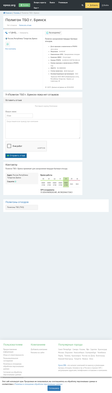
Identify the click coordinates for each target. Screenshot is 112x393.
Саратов (93, 349)
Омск (91, 359)
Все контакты (10, 49)
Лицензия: (55, 51)
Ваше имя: (11, 111)
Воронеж (69, 352)
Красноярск (76, 356)
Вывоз (52, 2)
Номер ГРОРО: (56, 60)
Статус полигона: (57, 71)
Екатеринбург (91, 352)
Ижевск (85, 359)
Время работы (46, 175)
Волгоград (100, 356)
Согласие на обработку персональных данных (12, 373)
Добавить (94, 5)
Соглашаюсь (54, 388)
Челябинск (101, 352)
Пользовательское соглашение (10, 359)
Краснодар (102, 349)
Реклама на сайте (37, 352)
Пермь (60, 356)
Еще (36, 8)
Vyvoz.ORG (62, 365)
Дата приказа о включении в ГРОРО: (64, 46)
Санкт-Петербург (64, 349)
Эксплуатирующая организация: (63, 74)
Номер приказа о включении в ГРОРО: (65, 63)
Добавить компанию (39, 349)
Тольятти (77, 359)
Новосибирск (79, 352)
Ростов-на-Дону (88, 356)
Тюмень (67, 356)
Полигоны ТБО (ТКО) (15, 207)
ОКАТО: (53, 68)
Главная (9, 13)
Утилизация (63, 2)
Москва (61, 352)
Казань (17, 13)
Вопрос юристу (40, 2)
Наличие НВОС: (56, 57)
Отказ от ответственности (13, 355)
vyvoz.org (9, 5)
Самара (75, 349)
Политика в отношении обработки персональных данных (13, 366)
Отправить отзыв (17, 155)
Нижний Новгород (65, 359)
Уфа (87, 349)
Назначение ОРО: (57, 54)
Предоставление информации (10, 350)
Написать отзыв (25, 25)
